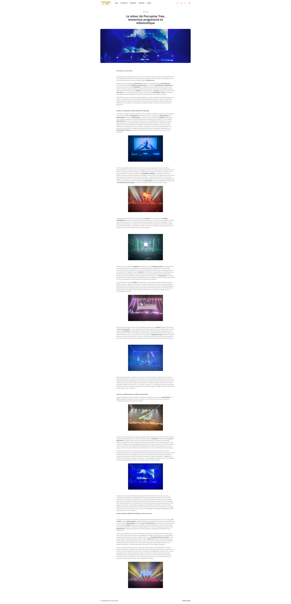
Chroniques (133, 3)
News (116, 3)
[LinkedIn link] (177, 3)
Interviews (141, 3)
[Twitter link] (181, 3)
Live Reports (123, 3)
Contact (149, 3)
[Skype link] (185, 3)
